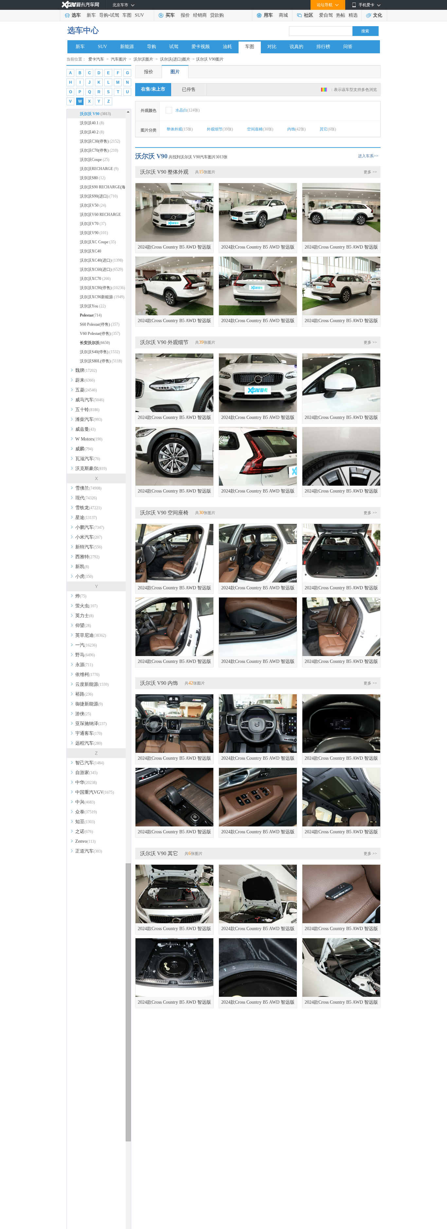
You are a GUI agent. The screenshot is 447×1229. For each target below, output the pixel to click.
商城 (283, 15)
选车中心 (83, 30)
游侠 (83, 713)
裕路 (84, 694)
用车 (268, 15)
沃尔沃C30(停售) (100, 141)
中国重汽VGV (94, 792)
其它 (328, 129)
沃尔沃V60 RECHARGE (100, 215)
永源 (84, 664)
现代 (86, 497)
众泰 (86, 811)
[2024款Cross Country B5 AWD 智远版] (174, 212)
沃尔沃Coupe (94, 159)
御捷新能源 (89, 703)
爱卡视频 (200, 46)
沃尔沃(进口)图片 (175, 59)
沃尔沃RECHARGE (99, 168)
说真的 (296, 46)
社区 (308, 15)
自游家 (86, 772)
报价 (185, 15)
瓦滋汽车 (87, 458)
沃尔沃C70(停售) (99, 150)
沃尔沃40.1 (92, 123)
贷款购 (217, 15)
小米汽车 (88, 537)
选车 (76, 15)
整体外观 (180, 129)
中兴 (85, 802)
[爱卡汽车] (80, 4)
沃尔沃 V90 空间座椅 (164, 512)
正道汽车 (88, 851)
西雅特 (87, 556)
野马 (85, 654)
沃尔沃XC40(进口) (101, 260)
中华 (86, 782)
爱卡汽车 (96, 59)
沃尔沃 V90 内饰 (159, 683)
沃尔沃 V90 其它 (159, 853)
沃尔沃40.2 (92, 132)
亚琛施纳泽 (91, 723)
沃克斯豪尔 (91, 468)
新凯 (82, 566)
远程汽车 (88, 743)
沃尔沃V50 (93, 205)
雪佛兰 (88, 488)
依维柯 (87, 674)
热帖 (340, 15)
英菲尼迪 (90, 635)
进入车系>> (368, 156)
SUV (139, 15)
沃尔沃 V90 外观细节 (164, 342)
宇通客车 (88, 733)
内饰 (296, 129)
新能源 (127, 46)
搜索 (365, 31)
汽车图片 (119, 59)
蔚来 (85, 380)
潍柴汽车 (88, 419)
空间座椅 (260, 129)
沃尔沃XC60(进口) (101, 269)
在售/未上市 (153, 89)
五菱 (86, 390)
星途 (86, 517)
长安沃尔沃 (95, 342)
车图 (127, 15)
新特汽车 (88, 547)
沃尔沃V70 (93, 223)
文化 (377, 15)
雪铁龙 (88, 507)
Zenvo (85, 841)
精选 (353, 15)
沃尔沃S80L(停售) (101, 361)
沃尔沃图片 (143, 59)
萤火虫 (86, 605)
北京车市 (120, 5)
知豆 (85, 821)
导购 (103, 15)
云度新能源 (92, 684)
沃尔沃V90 (94, 233)
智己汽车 (89, 762)
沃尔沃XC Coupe (98, 242)
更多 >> (370, 172)
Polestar (91, 315)
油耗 (227, 46)
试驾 (114, 15)
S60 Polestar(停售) (99, 324)
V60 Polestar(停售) (100, 333)
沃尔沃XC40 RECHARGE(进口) (99, 252)
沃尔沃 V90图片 (210, 59)
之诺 (84, 831)
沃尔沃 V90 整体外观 (164, 172)
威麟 (84, 448)
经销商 (200, 15)
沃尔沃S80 (92, 178)
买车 (170, 15)
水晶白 (187, 110)
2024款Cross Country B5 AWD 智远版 (174, 247)
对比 (272, 46)
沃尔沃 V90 (95, 114)
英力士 (84, 615)
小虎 (84, 576)
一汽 (86, 645)
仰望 (83, 625)
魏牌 (86, 370)
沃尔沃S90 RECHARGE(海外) (102, 188)
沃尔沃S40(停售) (100, 352)
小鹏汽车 (89, 527)
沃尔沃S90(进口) (99, 196)
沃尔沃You (93, 306)
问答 (347, 46)
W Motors (88, 439)
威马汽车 (89, 399)
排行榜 (323, 46)
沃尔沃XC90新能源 (102, 297)
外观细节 (220, 129)
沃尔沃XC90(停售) (102, 288)
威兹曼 (85, 429)
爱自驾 (326, 15)
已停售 (189, 89)
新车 (91, 15)
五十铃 (87, 409)
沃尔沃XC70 (95, 278)
